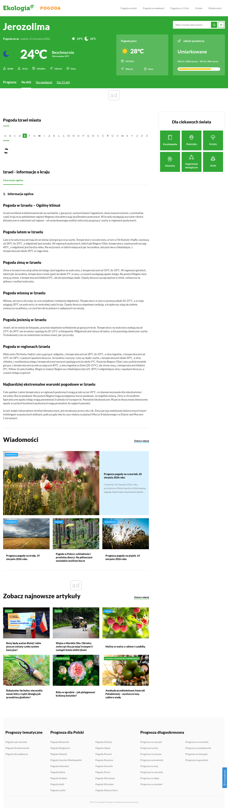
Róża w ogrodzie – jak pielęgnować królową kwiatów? (75, 694)
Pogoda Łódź (57, 784)
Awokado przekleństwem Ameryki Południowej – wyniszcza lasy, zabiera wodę (125, 694)
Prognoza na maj (149, 766)
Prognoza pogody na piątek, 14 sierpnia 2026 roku (122, 557)
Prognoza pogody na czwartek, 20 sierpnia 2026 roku (123, 476)
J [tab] (49, 135)
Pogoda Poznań (103, 754)
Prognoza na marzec (151, 754)
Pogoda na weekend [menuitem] (153, 8)
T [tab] (108, 135)
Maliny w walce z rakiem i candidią (125, 646)
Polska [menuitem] (198, 8)
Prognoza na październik (198, 748)
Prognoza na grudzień (196, 760)
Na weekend (44, 82)
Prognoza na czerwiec (151, 772)
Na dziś (26, 82)
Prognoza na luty (149, 748)
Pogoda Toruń (102, 772)
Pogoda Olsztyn (103, 742)
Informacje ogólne (13, 180)
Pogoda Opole (102, 748)
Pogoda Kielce (57, 772)
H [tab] (39, 135)
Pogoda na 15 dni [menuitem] (179, 8)
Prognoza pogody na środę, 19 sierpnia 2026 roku (23, 557)
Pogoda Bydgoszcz (60, 748)
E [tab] (24, 135)
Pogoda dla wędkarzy (16, 754)
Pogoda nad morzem (16, 742)
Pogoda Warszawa (105, 778)
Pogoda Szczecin (104, 766)
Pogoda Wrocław (104, 784)
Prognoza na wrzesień (196, 742)
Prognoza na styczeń (151, 742)
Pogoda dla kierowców (17, 748)
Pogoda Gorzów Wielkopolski (66, 760)
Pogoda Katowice (59, 766)
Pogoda (50, 8)
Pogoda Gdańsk (58, 754)
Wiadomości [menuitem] (215, 8)
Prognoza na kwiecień (151, 760)
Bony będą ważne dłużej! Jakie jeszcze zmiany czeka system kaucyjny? (23, 646)
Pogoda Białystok (59, 742)
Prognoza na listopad (196, 754)
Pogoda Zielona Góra (106, 790)
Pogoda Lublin (58, 790)
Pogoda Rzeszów (104, 760)
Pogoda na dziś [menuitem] (129, 8)
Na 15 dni (63, 82)
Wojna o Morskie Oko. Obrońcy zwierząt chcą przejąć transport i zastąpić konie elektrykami (74, 646)
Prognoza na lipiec (149, 778)
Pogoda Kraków (58, 778)
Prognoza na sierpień (151, 784)
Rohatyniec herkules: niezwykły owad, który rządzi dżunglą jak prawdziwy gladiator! (24, 694)
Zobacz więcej (141, 440)
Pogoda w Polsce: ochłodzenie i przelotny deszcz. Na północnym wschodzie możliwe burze (74, 557)
